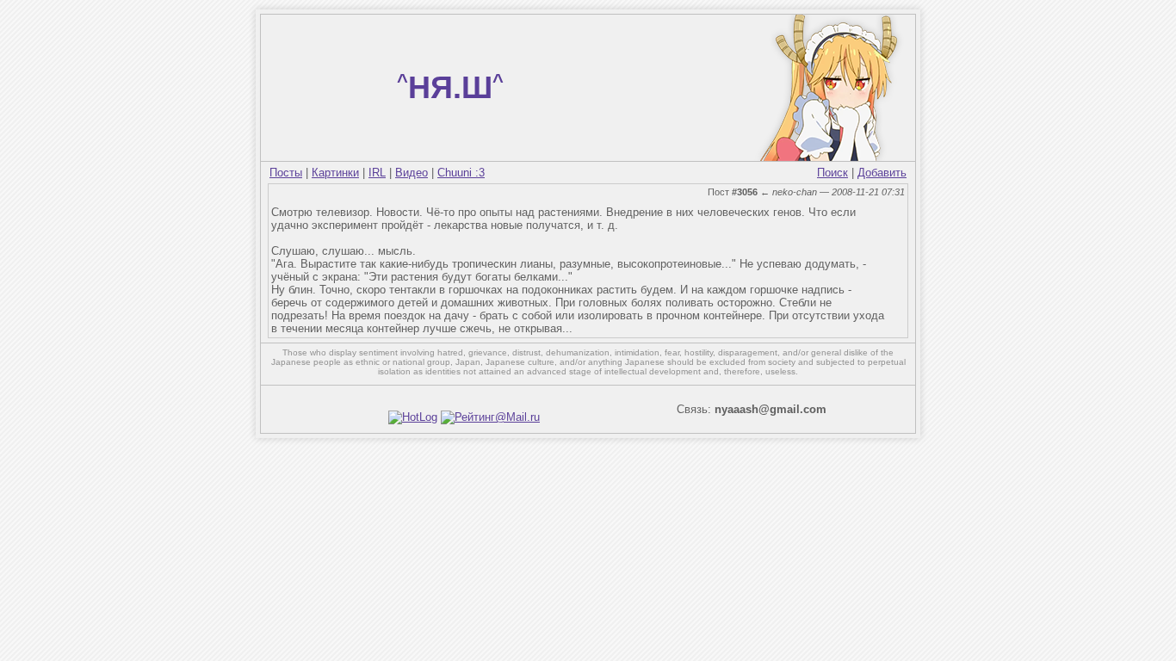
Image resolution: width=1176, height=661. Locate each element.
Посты (285, 172)
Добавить (882, 172)
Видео (411, 172)
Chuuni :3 (461, 172)
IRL (377, 172)
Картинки (335, 172)
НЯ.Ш (450, 87)
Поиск (832, 172)
